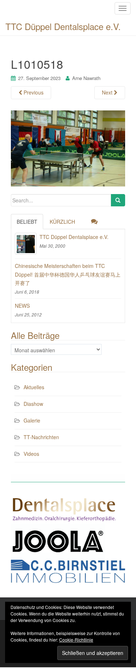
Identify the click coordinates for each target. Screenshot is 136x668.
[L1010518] (68, 147)
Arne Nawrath (86, 78)
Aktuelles (34, 387)
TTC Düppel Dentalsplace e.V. (63, 26)
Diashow (33, 403)
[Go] (118, 200)
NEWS (22, 305)
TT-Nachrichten (41, 437)
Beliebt (27, 221)
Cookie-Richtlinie (76, 640)
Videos (31, 453)
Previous (33, 92)
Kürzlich (62, 221)
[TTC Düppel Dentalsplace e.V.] (26, 244)
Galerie (32, 420)
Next (108, 92)
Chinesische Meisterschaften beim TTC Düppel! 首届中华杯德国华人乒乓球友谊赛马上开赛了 (67, 274)
